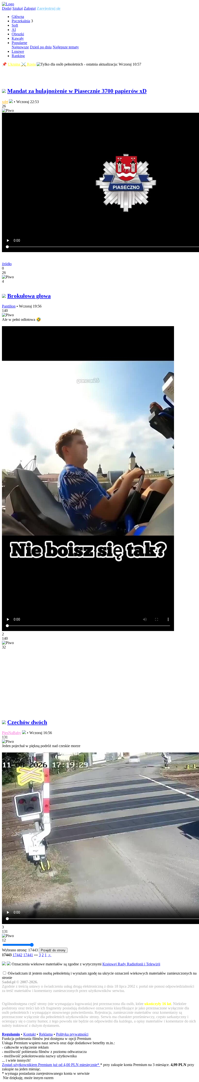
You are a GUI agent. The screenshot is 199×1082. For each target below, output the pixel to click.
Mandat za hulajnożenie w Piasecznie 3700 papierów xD (77, 91)
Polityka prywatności (72, 1034)
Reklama (46, 1034)
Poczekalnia (21, 21)
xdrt (5, 102)
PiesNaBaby (11, 733)
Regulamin (11, 1034)
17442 (17, 955)
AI (14, 30)
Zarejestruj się (48, 8)
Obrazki (18, 34)
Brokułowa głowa (29, 296)
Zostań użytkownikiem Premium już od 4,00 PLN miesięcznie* (51, 1065)
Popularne (19, 43)
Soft (15, 25)
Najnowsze (20, 47)
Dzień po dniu (41, 47)
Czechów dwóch (27, 722)
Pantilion (9, 306)
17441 (28, 955)
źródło (7, 264)
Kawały (18, 38)
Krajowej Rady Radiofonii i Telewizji (131, 964)
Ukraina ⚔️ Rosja (22, 64)
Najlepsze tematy (66, 47)
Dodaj (6, 8)
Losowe (18, 51)
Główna (18, 17)
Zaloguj (30, 8)
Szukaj (17, 8)
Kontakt (29, 1034)
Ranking (18, 56)
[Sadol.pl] (8, 4)
